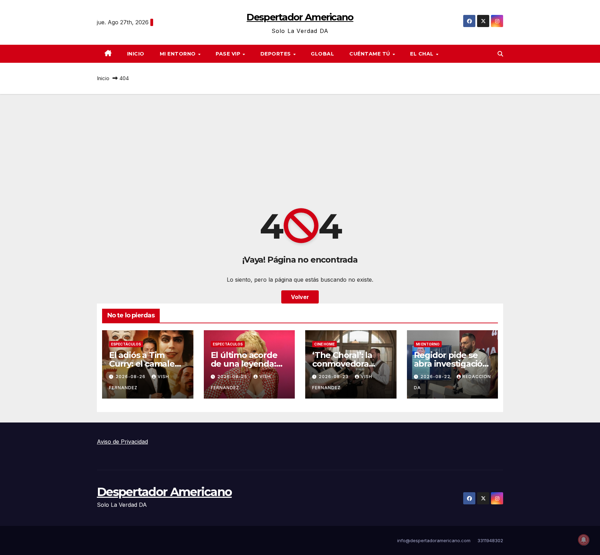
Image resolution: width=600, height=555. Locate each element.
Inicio (135, 54)
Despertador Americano (300, 17)
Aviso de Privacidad (122, 441)
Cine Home (324, 344)
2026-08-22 (436, 376)
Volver (300, 296)
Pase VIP (229, 54)
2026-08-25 (233, 376)
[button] (500, 53)
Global (322, 54)
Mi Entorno (179, 54)
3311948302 (490, 540)
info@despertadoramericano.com (433, 540)
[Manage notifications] (583, 539)
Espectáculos (126, 344)
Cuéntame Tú (370, 54)
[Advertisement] (300, 146)
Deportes (276, 54)
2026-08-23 (334, 376)
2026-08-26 (131, 376)
